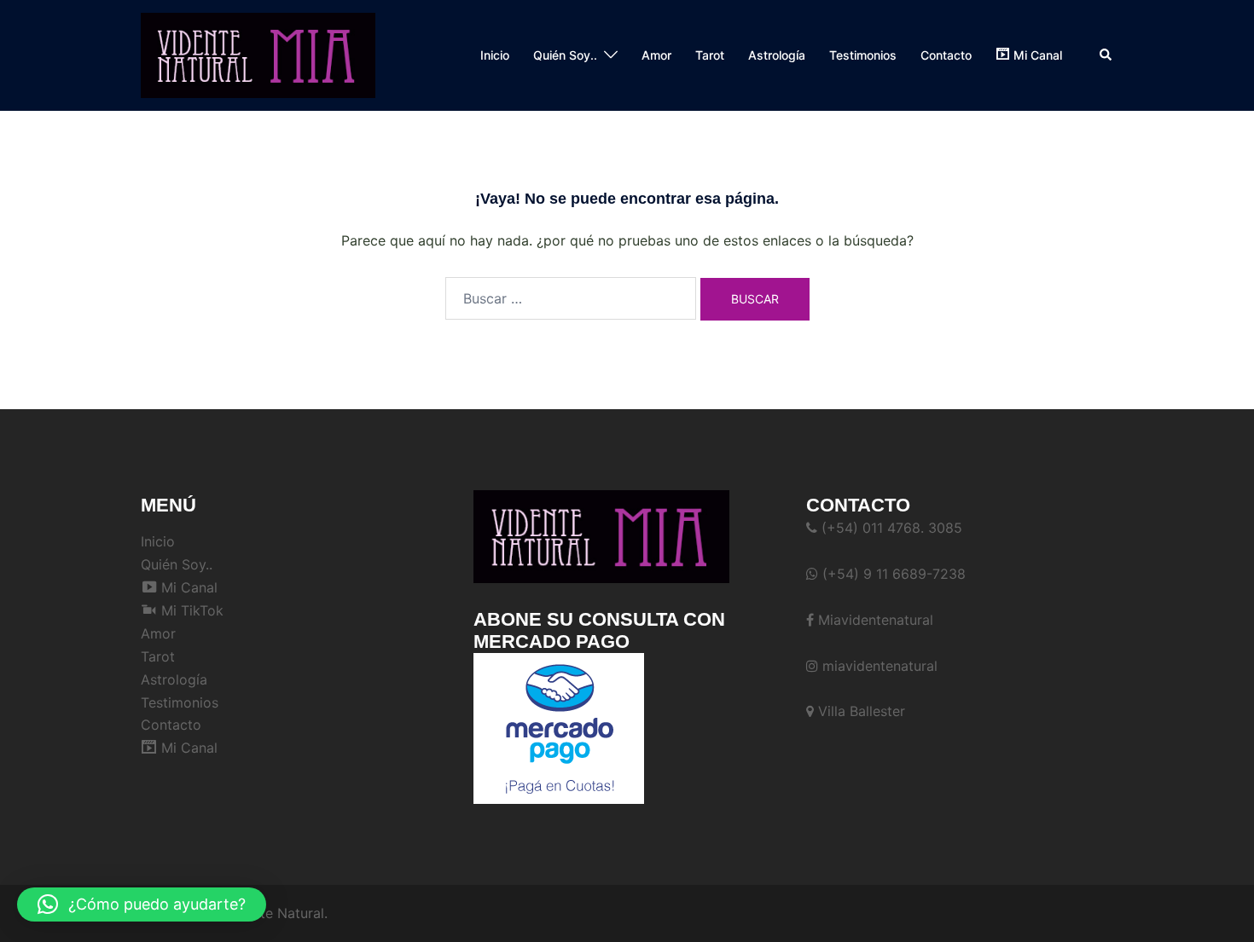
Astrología (776, 55)
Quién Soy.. (565, 55)
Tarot (709, 55)
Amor (656, 55)
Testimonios (863, 55)
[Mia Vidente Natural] (258, 53)
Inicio (494, 55)
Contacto (946, 55)
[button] (1106, 55)
